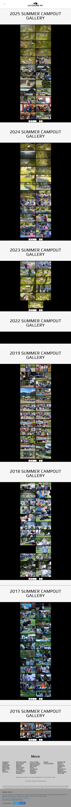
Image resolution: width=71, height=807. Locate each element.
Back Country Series (6, 769)
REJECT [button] (23, 803)
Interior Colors (20, 771)
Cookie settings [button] (7, 803)
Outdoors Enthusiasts (33, 770)
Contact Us (60, 765)
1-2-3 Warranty (20, 770)
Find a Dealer (20, 763)
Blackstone (5, 766)
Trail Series (5, 771)
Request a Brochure (19, 765)
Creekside (5, 763)
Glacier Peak (5, 767)
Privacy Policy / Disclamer (61, 769)
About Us (60, 763)
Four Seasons (34, 769)
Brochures (19, 773)
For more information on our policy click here (15, 797)
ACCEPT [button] (16, 803)
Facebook (33, 773)
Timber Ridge (6, 765)
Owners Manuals (48, 763)
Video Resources (34, 765)
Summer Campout (35, 763)
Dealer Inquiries (61, 771)
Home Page (60, 773)
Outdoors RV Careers (61, 766)
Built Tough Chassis (33, 766)
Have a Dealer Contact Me (20, 768)
